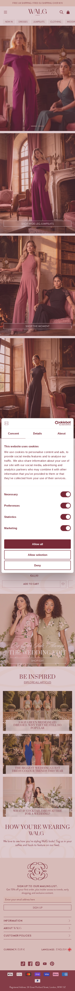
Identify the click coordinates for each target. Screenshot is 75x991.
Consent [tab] (13, 433)
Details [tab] (37, 433)
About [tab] (62, 433)
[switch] (65, 506)
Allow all (37, 544)
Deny (37, 565)
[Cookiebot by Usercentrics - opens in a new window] (55, 423)
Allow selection (37, 554)
